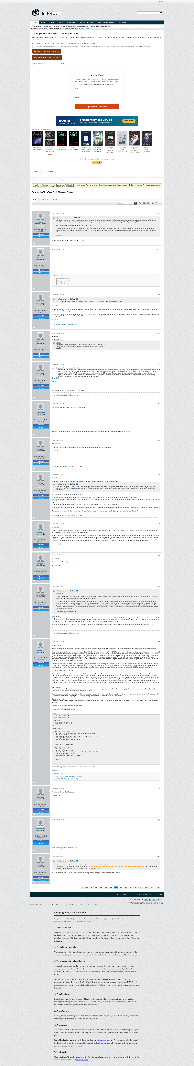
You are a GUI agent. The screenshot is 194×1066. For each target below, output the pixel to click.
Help (118, 894)
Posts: (38, 231)
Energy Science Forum (106, 22)
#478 (158, 788)
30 (106, 887)
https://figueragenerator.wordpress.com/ (65, 324)
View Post (79, 217)
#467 (158, 249)
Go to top (158, 894)
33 (121, 887)
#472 (158, 440)
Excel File (55, 378)
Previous (85, 887)
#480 (158, 856)
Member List (47, 26)
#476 (158, 586)
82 (140, 887)
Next (158, 887)
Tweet (42, 237)
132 (146, 887)
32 (116, 887)
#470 (158, 364)
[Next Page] (152, 203)
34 (126, 887)
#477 (158, 642)
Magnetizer (122, 22)
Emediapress (71, 22)
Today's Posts (36, 26)
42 (136, 887)
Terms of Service (147, 894)
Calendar (56, 26)
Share (42, 234)
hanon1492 (40, 303)
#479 (158, 820)
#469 (158, 333)
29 (101, 887)
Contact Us (127, 894)
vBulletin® (153, 900)
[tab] (35, 199)
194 (152, 887)
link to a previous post (64, 309)
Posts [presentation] (35, 199)
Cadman (40, 258)
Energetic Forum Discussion (43, 180)
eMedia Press (85, 29)
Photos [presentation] (55, 199)
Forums (34, 23)
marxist (40, 483)
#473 (158, 474)
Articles (51, 22)
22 (96, 887)
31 (111, 887)
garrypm (40, 564)
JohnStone (40, 412)
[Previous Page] (151, 203)
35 (131, 887)
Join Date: (37, 229)
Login (160, 1)
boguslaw (40, 222)
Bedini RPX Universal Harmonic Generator (75, 26)
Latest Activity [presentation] (45, 199)
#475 (158, 555)
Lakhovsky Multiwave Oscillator (101, 26)
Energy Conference (87, 22)
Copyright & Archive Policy (90, 905)
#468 (158, 294)
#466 (158, 213)
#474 (158, 524)
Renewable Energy (59, 180)
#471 (158, 404)
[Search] (161, 12)
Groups (60, 22)
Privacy (135, 894)
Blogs (43, 22)
